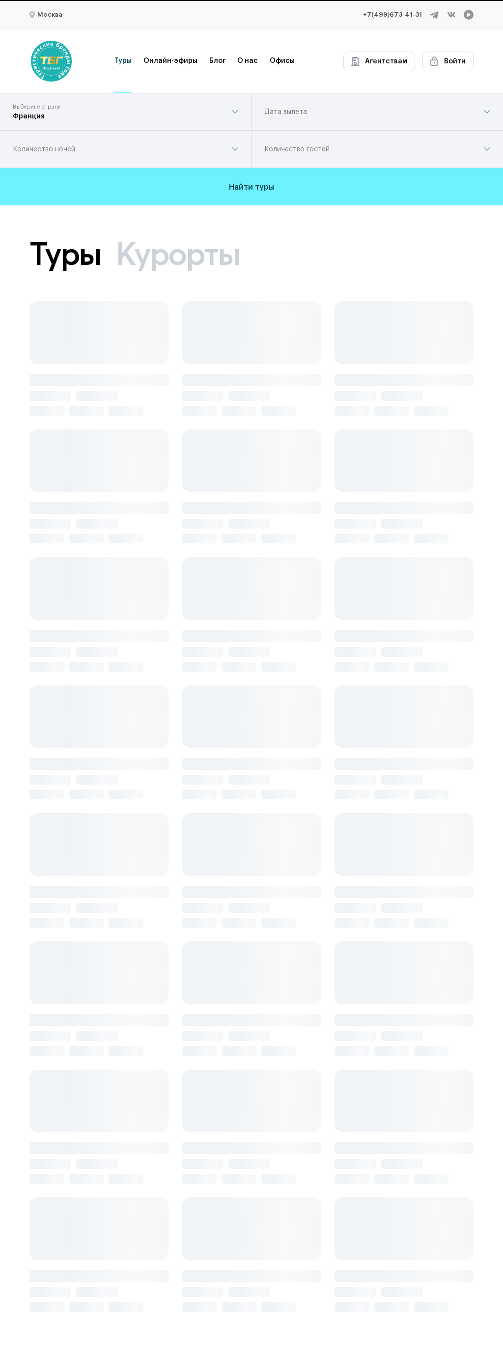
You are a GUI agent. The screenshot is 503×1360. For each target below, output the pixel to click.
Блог (217, 60)
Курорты (177, 253)
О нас (247, 60)
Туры (123, 60)
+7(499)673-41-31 (392, 14)
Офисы (282, 60)
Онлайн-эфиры (170, 60)
